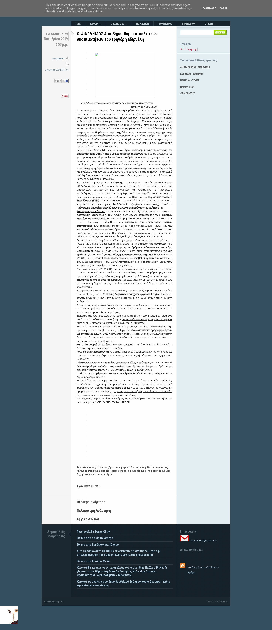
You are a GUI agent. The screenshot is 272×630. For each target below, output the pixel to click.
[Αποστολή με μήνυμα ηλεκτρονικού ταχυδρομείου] (56, 81)
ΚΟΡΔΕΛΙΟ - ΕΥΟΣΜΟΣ (191, 74)
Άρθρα (191, 572)
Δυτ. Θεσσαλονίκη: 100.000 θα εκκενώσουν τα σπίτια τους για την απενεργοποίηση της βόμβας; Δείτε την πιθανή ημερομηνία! (118, 553)
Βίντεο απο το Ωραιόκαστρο (95, 538)
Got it (223, 8)
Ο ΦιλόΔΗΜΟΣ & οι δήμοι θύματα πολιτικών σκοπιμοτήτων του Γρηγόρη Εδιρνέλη (117, 36)
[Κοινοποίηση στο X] (63, 81)
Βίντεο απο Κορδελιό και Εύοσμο (98, 544)
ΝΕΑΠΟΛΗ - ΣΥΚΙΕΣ (189, 80)
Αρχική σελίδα (88, 519)
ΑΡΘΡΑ (49, 70)
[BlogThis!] (60, 81)
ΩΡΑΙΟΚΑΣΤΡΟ (61, 70)
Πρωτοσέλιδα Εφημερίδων (93, 532)
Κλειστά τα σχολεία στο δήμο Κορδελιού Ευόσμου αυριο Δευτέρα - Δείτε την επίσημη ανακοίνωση (123, 583)
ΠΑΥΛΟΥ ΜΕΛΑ (187, 86)
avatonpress (58, 58)
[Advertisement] (124, 433)
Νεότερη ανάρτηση (91, 501)
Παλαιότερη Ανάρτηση (94, 510)
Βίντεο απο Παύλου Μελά (93, 561)
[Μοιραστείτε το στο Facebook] (67, 81)
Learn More (209, 8)
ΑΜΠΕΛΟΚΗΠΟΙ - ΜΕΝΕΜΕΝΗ (195, 67)
